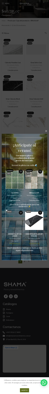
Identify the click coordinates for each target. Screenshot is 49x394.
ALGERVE (14, 193)
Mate (18, 238)
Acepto (24, 390)
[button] (44, 382)
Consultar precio (15, 200)
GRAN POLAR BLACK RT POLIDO (34, 235)
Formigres (15, 241)
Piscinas (19, 195)
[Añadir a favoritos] (21, 172)
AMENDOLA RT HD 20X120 (15, 235)
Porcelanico (13, 238)
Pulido (38, 238)
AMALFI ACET (34, 193)
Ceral (15, 198)
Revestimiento (12, 195)
